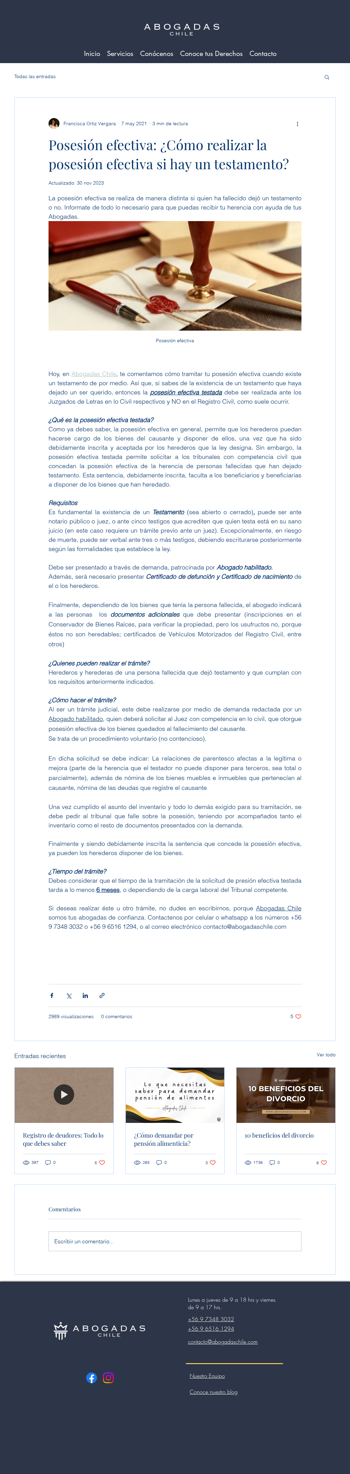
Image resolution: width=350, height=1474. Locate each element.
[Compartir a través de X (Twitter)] (68, 995)
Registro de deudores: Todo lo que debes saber (63, 1139)
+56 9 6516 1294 (211, 1328)
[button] (327, 77)
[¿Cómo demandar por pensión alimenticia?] (175, 1095)
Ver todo (326, 1055)
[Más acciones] (297, 123)
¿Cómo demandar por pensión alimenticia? (163, 1139)
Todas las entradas (35, 76)
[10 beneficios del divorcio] (286, 1095)
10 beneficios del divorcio (279, 1135)
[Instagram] (108, 1378)
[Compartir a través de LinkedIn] (85, 995)
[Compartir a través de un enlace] (102, 995)
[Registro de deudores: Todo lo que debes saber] (64, 1095)
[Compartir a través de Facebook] (52, 995)
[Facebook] (91, 1378)
